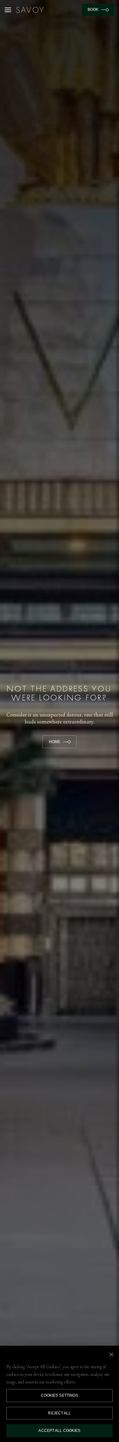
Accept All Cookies (59, 1430)
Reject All (59, 1413)
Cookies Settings (59, 1395)
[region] (59, 1394)
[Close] (111, 1355)
